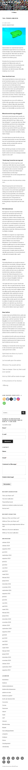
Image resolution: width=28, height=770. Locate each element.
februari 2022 (5, 577)
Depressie (5, 708)
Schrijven (4, 737)
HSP (3, 718)
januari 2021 (5, 616)
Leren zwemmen (8, 25)
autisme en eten (6, 692)
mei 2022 (4, 568)
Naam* (4, 428)
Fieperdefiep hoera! (7, 502)
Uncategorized (6, 743)
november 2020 (6, 622)
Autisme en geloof (7, 695)
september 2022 (6, 555)
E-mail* (4, 434)
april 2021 (5, 606)
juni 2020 (4, 638)
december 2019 (6, 657)
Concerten (5, 702)
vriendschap (5, 746)
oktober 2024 (6, 542)
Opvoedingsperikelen (8, 730)
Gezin (3, 714)
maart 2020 (5, 647)
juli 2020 (4, 635)
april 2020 (5, 644)
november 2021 (6, 587)
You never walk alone (7, 499)
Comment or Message (9, 464)
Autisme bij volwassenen (8, 689)
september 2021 (6, 590)
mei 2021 (4, 603)
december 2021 (6, 584)
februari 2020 (6, 651)
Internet (4, 721)
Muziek (4, 727)
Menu (14, 12)
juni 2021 (4, 600)
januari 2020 (5, 654)
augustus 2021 (6, 593)
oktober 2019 (6, 663)
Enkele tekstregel (8, 477)
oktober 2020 (6, 625)
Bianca (4, 518)
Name (4, 451)
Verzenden (7, 484)
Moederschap (6, 724)
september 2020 (7, 628)
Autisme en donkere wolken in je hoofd (12, 505)
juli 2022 (4, 561)
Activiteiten (5, 679)
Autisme (4, 683)
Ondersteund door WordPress (10, 766)
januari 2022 (5, 580)
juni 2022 (4, 565)
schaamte (5, 734)
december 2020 (6, 619)
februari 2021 (5, 612)
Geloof (4, 711)
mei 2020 (4, 641)
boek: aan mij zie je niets (8, 699)
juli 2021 (4, 596)
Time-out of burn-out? (8, 495)
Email (4, 458)
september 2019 (6, 667)
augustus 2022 (6, 558)
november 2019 (6, 660)
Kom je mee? (5, 508)
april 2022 (5, 571)
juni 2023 (4, 552)
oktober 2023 (6, 545)
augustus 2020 (6, 631)
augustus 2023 (6, 549)
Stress (4, 740)
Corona (4, 705)
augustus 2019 (6, 670)
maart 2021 (5, 609)
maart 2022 (5, 574)
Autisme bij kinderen (7, 686)
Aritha (4, 521)
